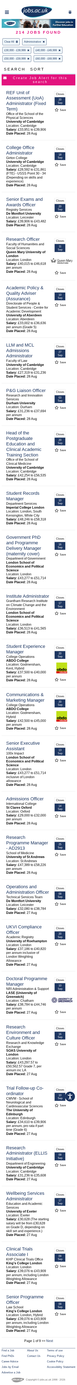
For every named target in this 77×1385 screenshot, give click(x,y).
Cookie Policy (55, 1361)
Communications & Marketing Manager (25, 697)
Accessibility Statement (61, 1366)
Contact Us (33, 1355)
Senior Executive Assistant (23, 746)
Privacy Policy (55, 1355)
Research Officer (23, 239)
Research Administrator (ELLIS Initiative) (26, 1153)
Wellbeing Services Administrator (25, 1196)
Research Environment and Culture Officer (23, 1032)
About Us (32, 1350)
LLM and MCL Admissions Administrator (20, 350)
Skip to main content (16, 3)
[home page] (36, 17)
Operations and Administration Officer (27, 889)
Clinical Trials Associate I (19, 1251)
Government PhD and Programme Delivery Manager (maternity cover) (23, 545)
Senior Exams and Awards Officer (24, 202)
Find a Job (8, 1350)
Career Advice (10, 1361)
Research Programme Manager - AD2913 (27, 843)
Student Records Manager (22, 496)
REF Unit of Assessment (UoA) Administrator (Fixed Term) (26, 101)
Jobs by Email (10, 1366)
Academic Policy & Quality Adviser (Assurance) (25, 293)
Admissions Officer (25, 798)
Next (49, 1341)
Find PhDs (8, 1355)
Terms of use (55, 1350)
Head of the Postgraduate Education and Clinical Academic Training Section (23, 443)
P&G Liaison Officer (26, 390)
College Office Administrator (20, 150)
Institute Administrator (27, 596)
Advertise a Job (11, 1372)
